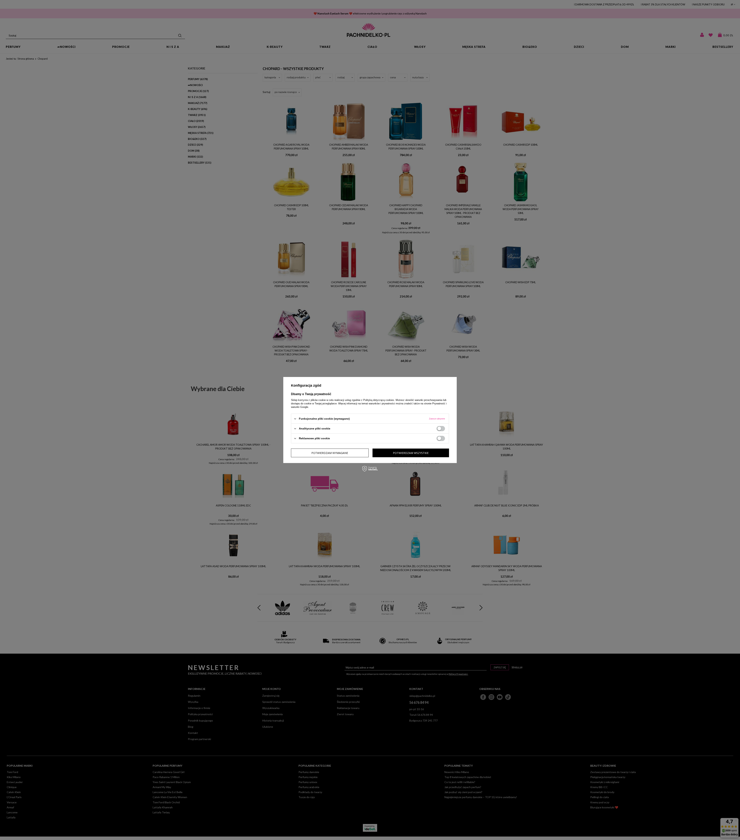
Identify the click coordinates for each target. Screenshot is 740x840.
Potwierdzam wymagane (329, 453)
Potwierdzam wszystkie (411, 453)
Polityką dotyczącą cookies (378, 400)
